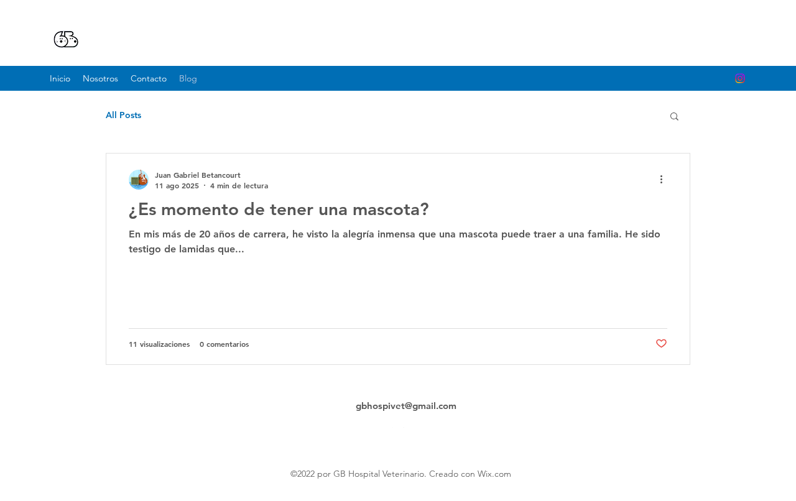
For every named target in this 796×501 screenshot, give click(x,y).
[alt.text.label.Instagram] (740, 78)
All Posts (123, 115)
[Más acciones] (665, 179)
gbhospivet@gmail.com (406, 405)
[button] (674, 117)
